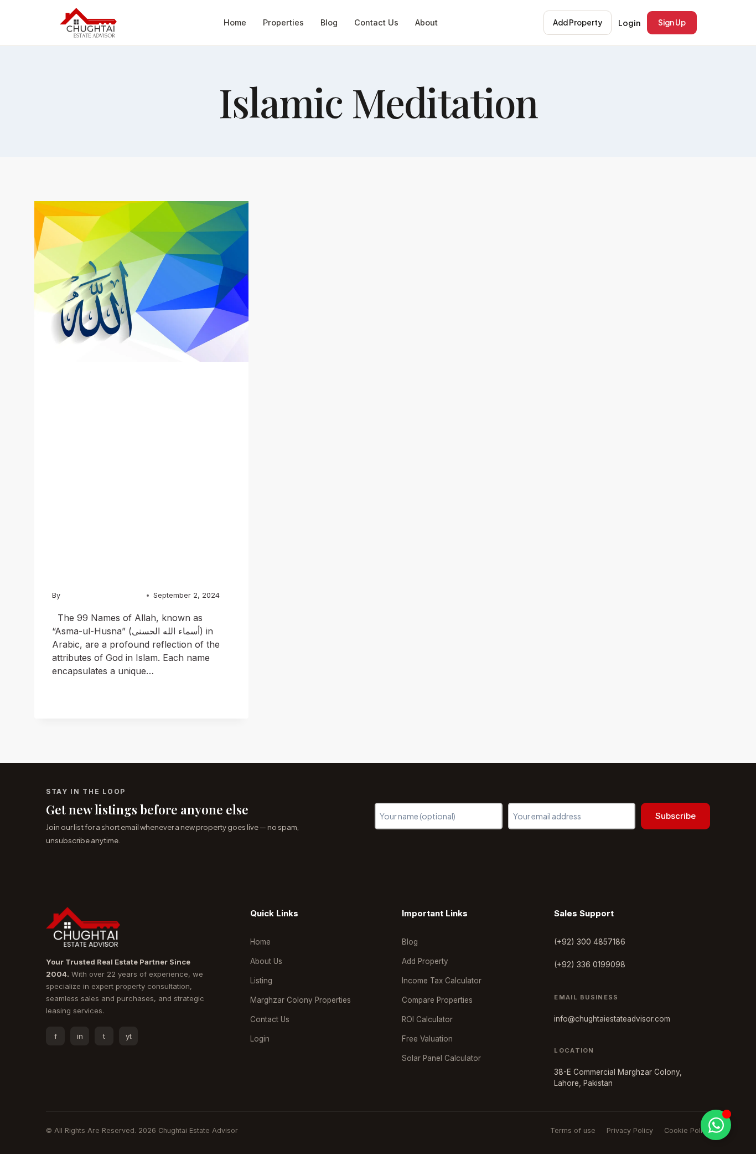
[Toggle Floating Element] (716, 1125)
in (80, 1036)
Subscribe (675, 816)
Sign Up (672, 22)
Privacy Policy (630, 1130)
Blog (329, 22)
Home (235, 22)
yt (129, 1036)
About (426, 22)
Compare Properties (437, 1000)
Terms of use (573, 1130)
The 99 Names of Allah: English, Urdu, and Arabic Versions (141, 489)
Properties (283, 22)
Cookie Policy (687, 1130)
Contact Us (376, 22)
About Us (266, 961)
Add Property (577, 22)
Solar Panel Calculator (441, 1058)
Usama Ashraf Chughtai (102, 595)
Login (629, 23)
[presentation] (141, 281)
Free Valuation (427, 1038)
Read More (80, 694)
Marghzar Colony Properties (300, 1000)
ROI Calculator (427, 1019)
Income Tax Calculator (441, 980)
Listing (261, 980)
